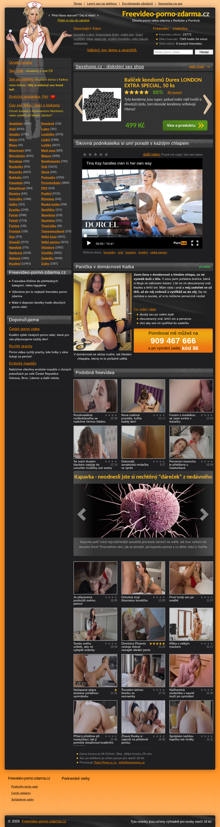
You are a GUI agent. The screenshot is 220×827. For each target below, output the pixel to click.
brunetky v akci (83, 34)
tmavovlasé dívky (107, 34)
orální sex (127, 34)
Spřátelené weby (22, 799)
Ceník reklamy (21, 793)
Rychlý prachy (20, 346)
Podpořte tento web (24, 786)
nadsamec (80, 43)
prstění (143, 252)
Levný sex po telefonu (102, 3)
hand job (100, 39)
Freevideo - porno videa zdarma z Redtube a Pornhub (30, 32)
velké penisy (158, 252)
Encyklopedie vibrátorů (137, 3)
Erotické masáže (22, 363)
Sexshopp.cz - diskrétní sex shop (110, 66)
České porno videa (24, 329)
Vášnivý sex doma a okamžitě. (112, 50)
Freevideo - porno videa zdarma (166, 13)
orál (120, 252)
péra (90, 39)
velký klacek (140, 39)
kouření (130, 252)
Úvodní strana (20, 63)
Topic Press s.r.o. (105, 762)
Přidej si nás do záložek (74, 20)
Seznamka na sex (170, 3)
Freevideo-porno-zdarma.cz (44, 821)
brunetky (109, 252)
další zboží (197, 66)
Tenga (77, 3)
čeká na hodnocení (96, 155)
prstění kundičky (119, 39)
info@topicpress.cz (132, 762)
